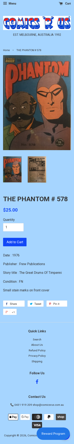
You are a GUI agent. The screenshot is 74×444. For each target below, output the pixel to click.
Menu (12, 3)
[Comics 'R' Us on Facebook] (37, 382)
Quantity (9, 220)
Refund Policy (37, 350)
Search (37, 339)
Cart (67, 3)
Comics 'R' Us (36, 435)
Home (6, 50)
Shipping (37, 361)
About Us (37, 344)
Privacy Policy (37, 355)
